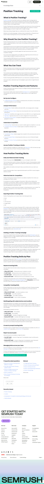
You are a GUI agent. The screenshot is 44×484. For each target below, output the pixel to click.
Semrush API (34, 431)
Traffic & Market (7, 398)
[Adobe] (3, 454)
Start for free (37, 1)
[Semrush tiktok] (6, 452)
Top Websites (14, 440)
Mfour (13, 436)
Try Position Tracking (35, 11)
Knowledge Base (8, 5)
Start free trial (6, 420)
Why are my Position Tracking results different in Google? (12, 364)
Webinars (34, 440)
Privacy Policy (4, 457)
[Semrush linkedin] (2, 452)
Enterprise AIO (14, 431)
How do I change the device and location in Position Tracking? (11, 370)
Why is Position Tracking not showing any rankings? (12, 375)
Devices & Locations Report (10, 117)
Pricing (2, 433)
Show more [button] (6, 377)
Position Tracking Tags (28, 370)
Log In (30, 1)
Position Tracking (7, 20)
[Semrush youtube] (8, 452)
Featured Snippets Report (9, 137)
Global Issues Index (25, 438)
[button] (11, 383)
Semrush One (20, 329)
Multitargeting (33, 235)
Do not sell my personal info (24, 441)
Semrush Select (25, 436)
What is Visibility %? (8, 372)
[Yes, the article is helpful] (7, 383)
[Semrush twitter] (13, 452)
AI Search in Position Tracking (10, 140)
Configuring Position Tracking (10, 100)
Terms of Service (13, 457)
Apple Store (27, 147)
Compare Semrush (4, 436)
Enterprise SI (14, 433)
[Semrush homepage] (4, 2)
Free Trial (3, 435)
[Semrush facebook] (10, 452)
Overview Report (7, 107)
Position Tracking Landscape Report (31, 365)
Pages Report (7, 114)
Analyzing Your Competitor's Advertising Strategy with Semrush (17, 396)
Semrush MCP (14, 428)
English (40, 457)
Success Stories (4, 438)
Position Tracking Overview (29, 366)
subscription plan (17, 228)
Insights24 (13, 435)
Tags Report (6, 115)
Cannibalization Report (9, 134)
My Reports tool (26, 91)
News (23, 431)
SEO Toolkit (18, 259)
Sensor (13, 443)
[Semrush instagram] (4, 452)
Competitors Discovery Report (10, 126)
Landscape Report (8, 124)
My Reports (6, 208)
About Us (23, 428)
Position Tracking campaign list (18, 280)
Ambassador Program (36, 442)
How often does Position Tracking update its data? (11, 367)
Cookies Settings (23, 457)
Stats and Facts (4, 440)
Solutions (3, 431)
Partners (23, 435)
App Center (14, 438)
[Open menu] (42, 1)
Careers (23, 433)
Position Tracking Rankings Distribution (32, 368)
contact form (21, 352)
